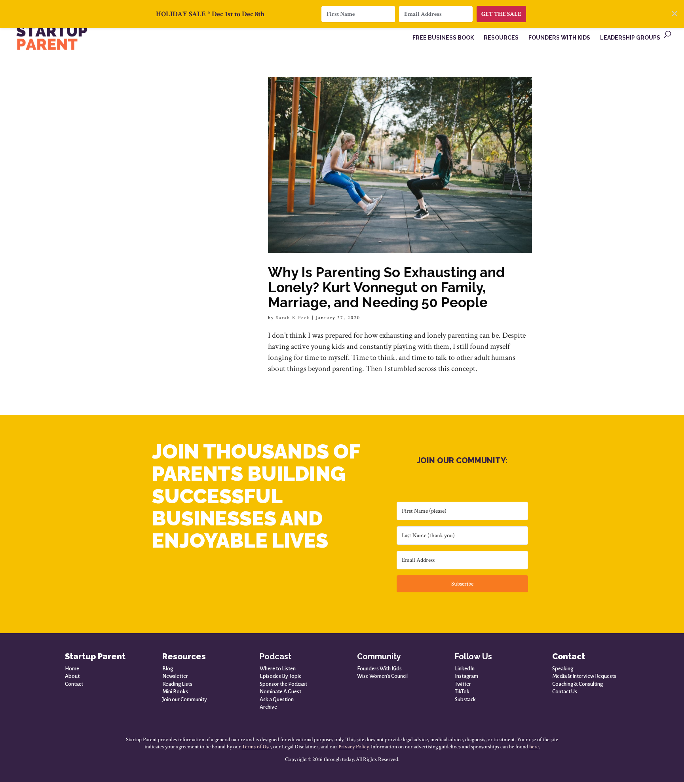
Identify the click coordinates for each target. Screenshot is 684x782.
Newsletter (175, 676)
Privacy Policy (353, 746)
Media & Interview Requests (584, 676)
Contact (74, 684)
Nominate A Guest (280, 691)
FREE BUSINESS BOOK (443, 38)
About (72, 676)
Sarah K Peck (293, 318)
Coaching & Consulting (577, 684)
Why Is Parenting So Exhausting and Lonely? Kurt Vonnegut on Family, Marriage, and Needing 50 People (386, 287)
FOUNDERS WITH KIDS (559, 38)
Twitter (463, 684)
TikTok (462, 691)
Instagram (466, 676)
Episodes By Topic (280, 676)
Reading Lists (177, 684)
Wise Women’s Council (382, 676)
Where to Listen (278, 669)
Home (72, 669)
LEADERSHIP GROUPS (630, 38)
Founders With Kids (379, 669)
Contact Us (564, 691)
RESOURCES (501, 38)
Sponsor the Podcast (283, 684)
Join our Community (184, 699)
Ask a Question (277, 699)
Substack (465, 699)
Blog (167, 669)
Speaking (562, 669)
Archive (268, 707)
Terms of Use (256, 746)
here (534, 746)
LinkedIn (465, 669)
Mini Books (175, 691)
